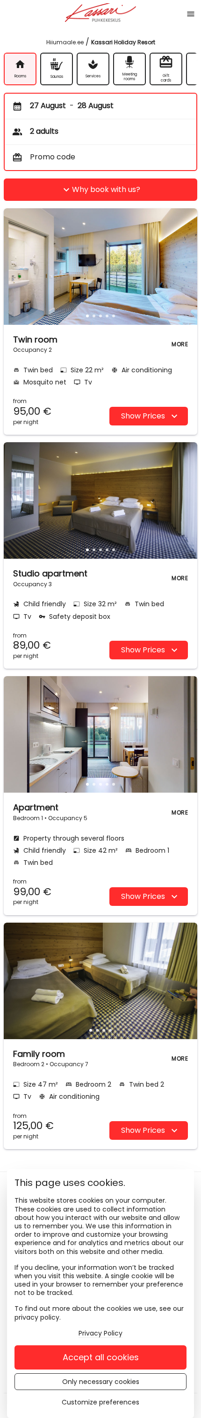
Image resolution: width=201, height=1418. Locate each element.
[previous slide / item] (14, 266)
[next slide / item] (187, 266)
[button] (87, 316)
